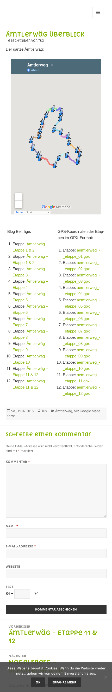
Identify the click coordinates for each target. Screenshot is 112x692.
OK (38, 682)
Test (10, 587)
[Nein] (105, 677)
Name (12, 526)
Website (13, 566)
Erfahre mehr (64, 682)
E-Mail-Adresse (21, 546)
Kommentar (18, 461)
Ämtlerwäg (63, 411)
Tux (44, 411)
